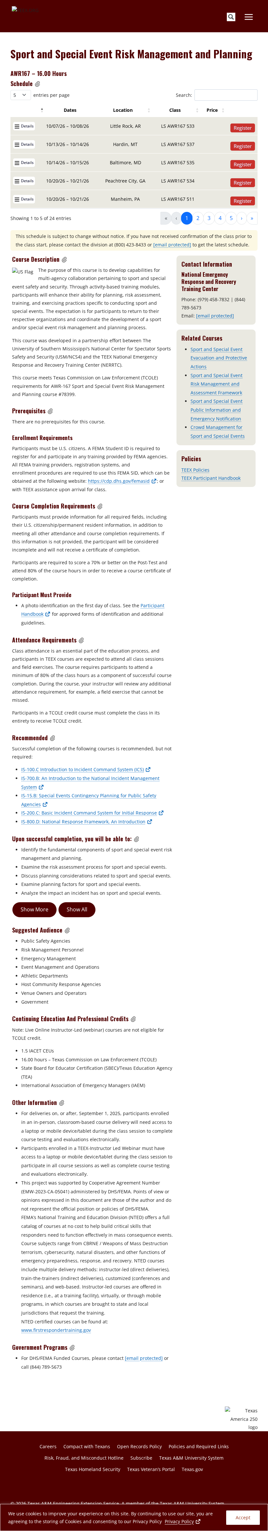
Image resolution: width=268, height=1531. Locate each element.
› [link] (242, 218)
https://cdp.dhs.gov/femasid (122, 481)
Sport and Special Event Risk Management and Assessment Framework (217, 384)
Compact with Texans (86, 1446)
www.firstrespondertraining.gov (56, 1330)
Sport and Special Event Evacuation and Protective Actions (219, 358)
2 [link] (197, 218)
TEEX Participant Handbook (211, 478)
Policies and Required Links (199, 1446)
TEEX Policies (195, 470)
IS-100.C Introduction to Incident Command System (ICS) (86, 769)
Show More (34, 909)
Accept (243, 1517)
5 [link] (231, 218)
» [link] (252, 218)
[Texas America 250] (241, 1418)
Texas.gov (192, 1469)
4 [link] (220, 218)
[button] (37, 84)
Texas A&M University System (191, 1458)
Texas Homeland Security (92, 1469)
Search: (184, 95)
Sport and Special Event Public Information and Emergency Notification (217, 409)
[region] (134, 1517)
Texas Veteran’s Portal (151, 1469)
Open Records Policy (139, 1446)
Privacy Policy (183, 1521)
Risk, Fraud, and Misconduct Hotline (84, 1458)
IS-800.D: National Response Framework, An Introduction (87, 821)
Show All (77, 909)
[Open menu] (248, 16)
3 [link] (209, 218)
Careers (48, 1446)
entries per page (51, 95)
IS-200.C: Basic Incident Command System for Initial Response (92, 813)
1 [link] (186, 218)
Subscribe (141, 1458)
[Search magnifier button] (231, 17)
